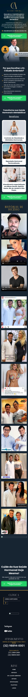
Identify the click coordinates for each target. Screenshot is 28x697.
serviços (14, 672)
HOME (14, 669)
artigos (14, 679)
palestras (14, 685)
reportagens (14, 682)
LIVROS (14, 688)
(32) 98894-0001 (14, 645)
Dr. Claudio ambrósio (14, 675)
